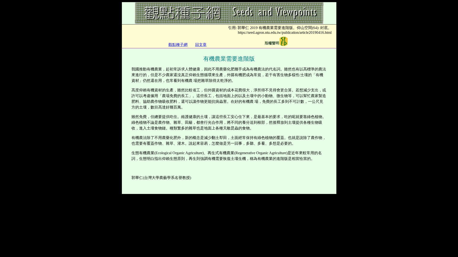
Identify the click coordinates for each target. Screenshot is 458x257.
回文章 (201, 45)
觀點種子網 (177, 45)
